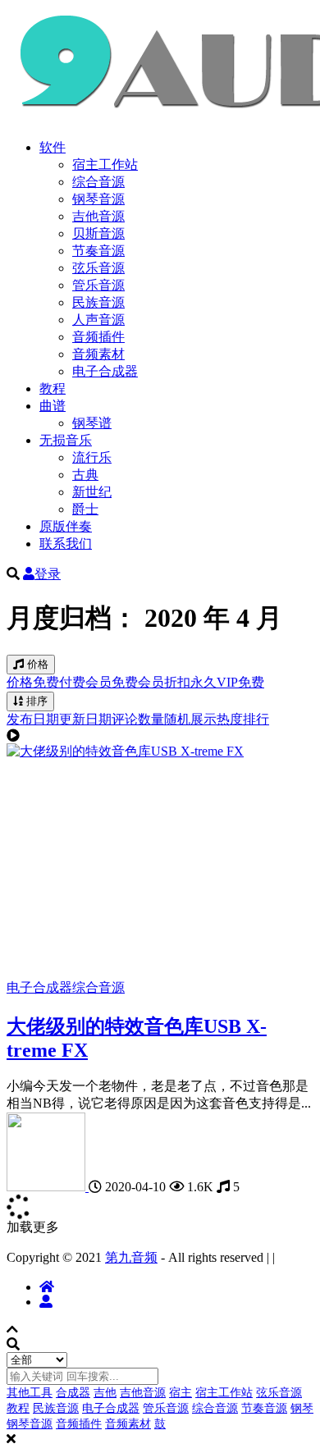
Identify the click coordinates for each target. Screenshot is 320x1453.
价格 (36, 664)
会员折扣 (164, 682)
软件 (52, 147)
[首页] (46, 1287)
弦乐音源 (98, 268)
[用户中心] (46, 1302)
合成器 (73, 1393)
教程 (52, 388)
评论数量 (138, 719)
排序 (35, 701)
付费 (72, 682)
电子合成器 (105, 371)
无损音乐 (65, 440)
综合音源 (98, 182)
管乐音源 (98, 285)
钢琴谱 (92, 423)
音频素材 (98, 354)
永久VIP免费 (227, 682)
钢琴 (301, 1408)
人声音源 (98, 320)
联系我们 (65, 544)
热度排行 (243, 719)
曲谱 (52, 406)
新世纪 (92, 492)
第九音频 (131, 1257)
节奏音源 (98, 251)
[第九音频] (48, 1187)
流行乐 (92, 457)
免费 (46, 682)
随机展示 (190, 719)
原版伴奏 (65, 526)
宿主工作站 (105, 164)
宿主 (180, 1393)
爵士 (85, 509)
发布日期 (33, 719)
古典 (85, 475)
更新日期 (85, 719)
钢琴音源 (98, 199)
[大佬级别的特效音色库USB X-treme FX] (125, 751)
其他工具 (30, 1393)
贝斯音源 (98, 233)
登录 (47, 574)
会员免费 (111, 682)
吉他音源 (98, 216)
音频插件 (98, 337)
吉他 (105, 1393)
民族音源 (98, 302)
